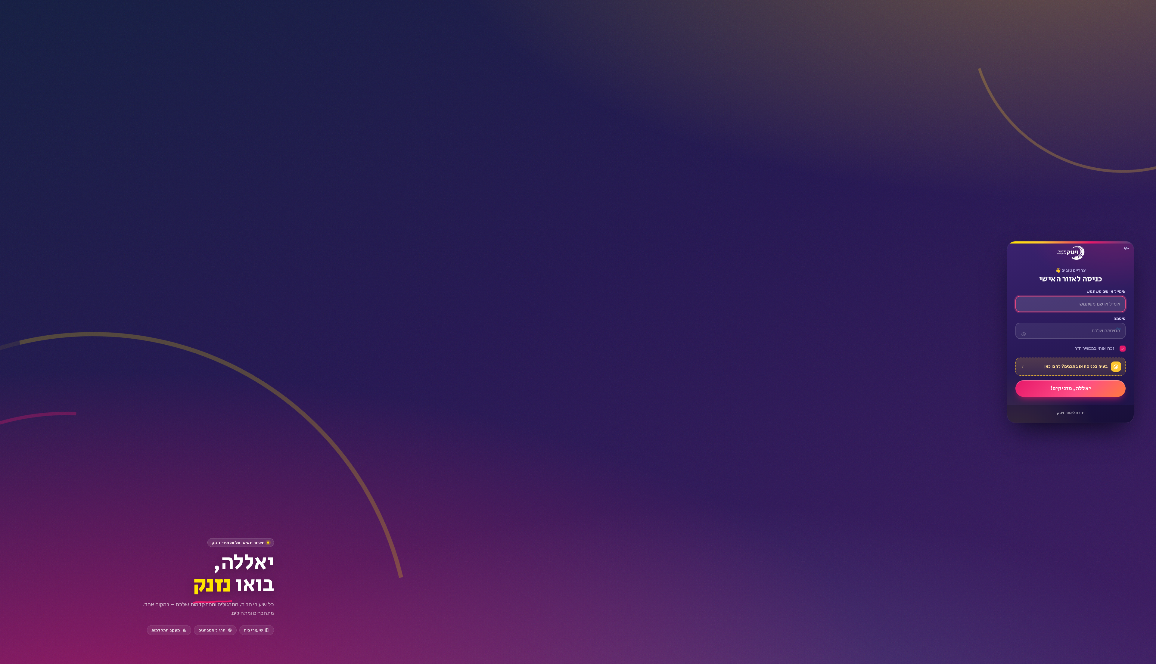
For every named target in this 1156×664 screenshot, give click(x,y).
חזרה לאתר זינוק (1070, 412)
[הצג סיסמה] (1023, 330)
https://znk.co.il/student (1070, 253)
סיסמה (1119, 319)
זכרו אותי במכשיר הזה (1094, 348)
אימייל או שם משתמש (1105, 292)
